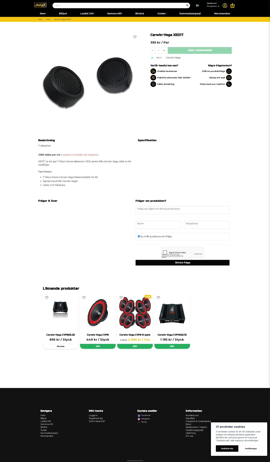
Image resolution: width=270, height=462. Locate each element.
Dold (48, 19)
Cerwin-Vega (173, 57)
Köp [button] (135, 346)
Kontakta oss (192, 415)
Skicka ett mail (217, 77)
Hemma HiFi (114, 13)
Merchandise (222, 13)
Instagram (145, 418)
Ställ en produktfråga (213, 71)
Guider (162, 13)
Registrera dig (96, 418)
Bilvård (139, 13)
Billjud (63, 13)
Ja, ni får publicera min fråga (156, 236)
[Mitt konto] (225, 5)
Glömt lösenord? (97, 421)
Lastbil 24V (87, 13)
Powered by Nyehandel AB (135, 460)
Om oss (189, 436)
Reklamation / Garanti (196, 427)
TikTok (144, 422)
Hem (43, 13)
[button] (197, 5)
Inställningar (251, 448)
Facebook (146, 415)
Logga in (93, 415)
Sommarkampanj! (190, 13)
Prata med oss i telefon (212, 84)
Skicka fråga (182, 262)
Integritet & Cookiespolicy (198, 421)
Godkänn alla (227, 448)
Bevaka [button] (60, 346)
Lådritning (191, 433)
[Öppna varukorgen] (232, 5)
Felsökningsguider (195, 430)
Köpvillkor (190, 418)
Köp (98, 346)
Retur (188, 424)
